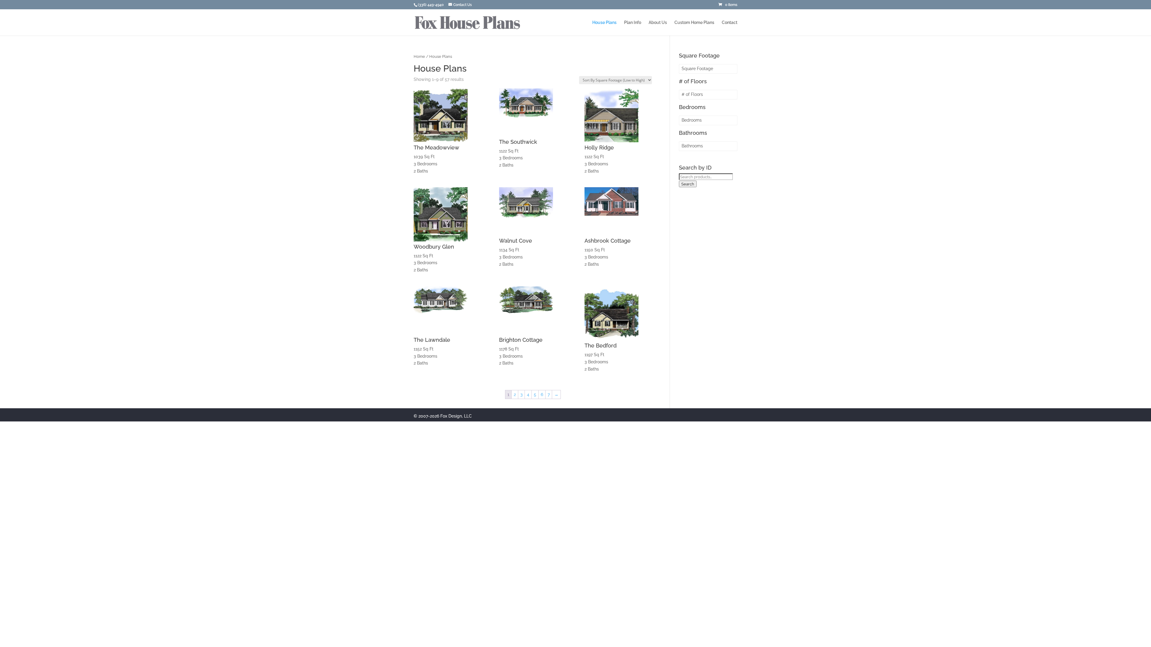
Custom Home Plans (694, 22)
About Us (658, 22)
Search (687, 184)
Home (419, 56)
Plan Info (632, 22)
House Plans (604, 22)
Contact (729, 22)
